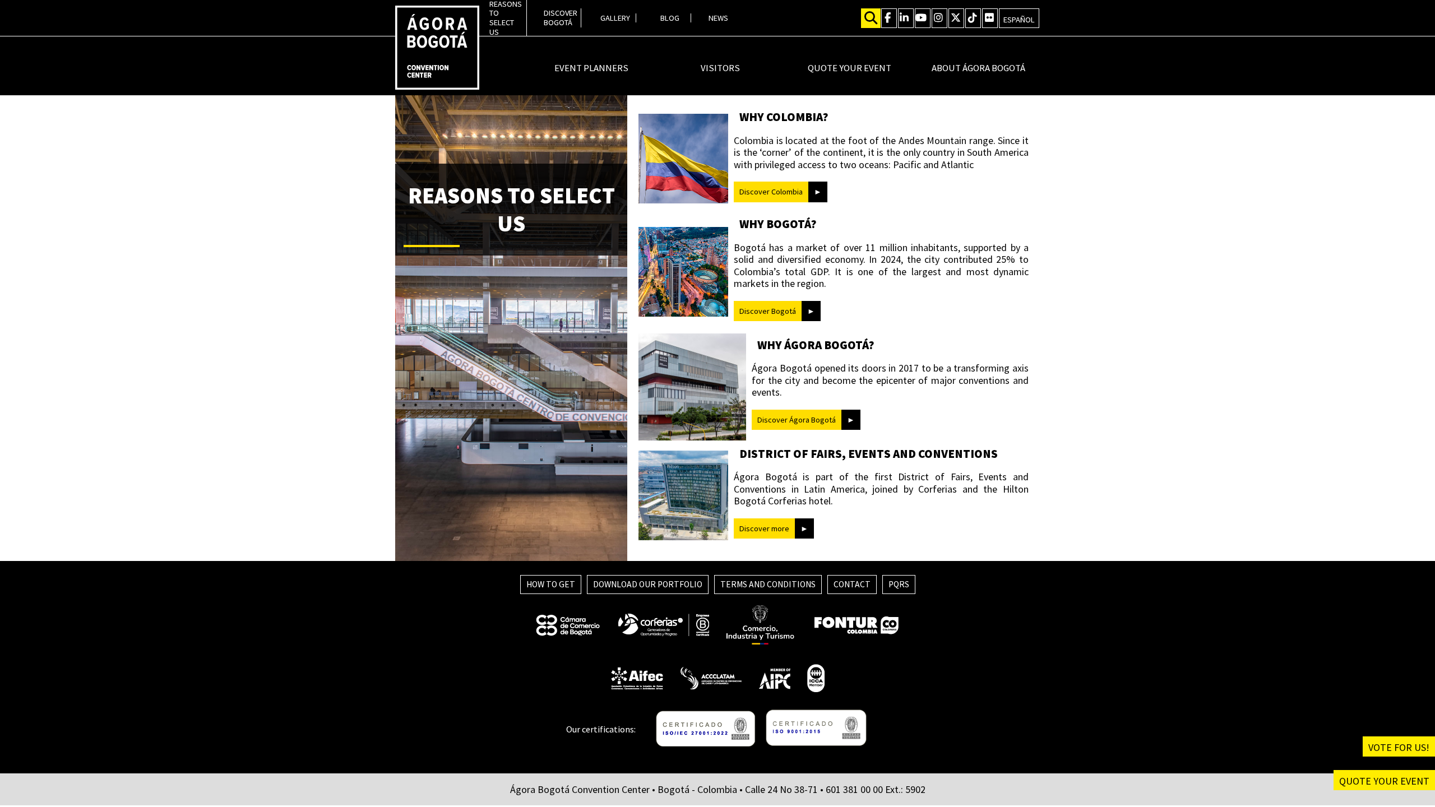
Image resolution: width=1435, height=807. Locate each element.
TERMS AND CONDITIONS (768, 584)
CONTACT (852, 584)
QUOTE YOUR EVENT (1384, 780)
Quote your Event (849, 68)
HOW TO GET (550, 584)
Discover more (764, 528)
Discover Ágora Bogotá (796, 420)
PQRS (898, 584)
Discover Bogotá (767, 311)
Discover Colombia (771, 192)
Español (1019, 20)
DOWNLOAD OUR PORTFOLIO (647, 584)
